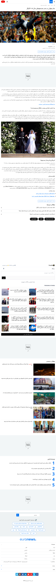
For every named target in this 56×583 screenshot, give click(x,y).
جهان (49, 5)
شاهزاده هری (34, 219)
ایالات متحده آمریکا (49, 219)
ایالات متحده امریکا (44, 5)
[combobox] (28, 515)
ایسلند (24, 527)
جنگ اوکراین (39, 527)
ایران (33, 533)
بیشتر (54, 569)
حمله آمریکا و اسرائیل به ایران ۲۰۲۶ (20, 523)
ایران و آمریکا (40, 530)
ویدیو (54, 559)
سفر (54, 556)
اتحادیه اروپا (31, 527)
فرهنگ (26, 556)
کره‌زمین (25, 550)
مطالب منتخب (50, 361)
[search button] (17, 515)
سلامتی (26, 553)
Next (54, 553)
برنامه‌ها (25, 559)
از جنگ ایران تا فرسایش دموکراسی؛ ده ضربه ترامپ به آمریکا (42, 214)
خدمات (53, 566)
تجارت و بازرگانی (52, 550)
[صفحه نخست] (54, 5)
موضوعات (53, 544)
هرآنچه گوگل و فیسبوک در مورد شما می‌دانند (45, 194)
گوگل (41, 219)
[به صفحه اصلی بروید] (51, 1)
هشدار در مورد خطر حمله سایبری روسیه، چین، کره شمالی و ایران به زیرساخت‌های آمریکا (37, 211)
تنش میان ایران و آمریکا (22, 530)
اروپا (54, 547)
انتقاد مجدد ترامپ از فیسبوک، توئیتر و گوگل (45, 207)
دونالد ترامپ (16, 527)
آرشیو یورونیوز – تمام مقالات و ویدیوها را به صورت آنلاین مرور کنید (15, 562)
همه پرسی (32, 530)
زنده (3, 1)
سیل (13, 530)
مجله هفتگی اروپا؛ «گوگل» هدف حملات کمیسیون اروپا (43, 196)
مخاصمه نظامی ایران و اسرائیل (36, 523)
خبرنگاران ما (53, 562)
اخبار (52, 5)
